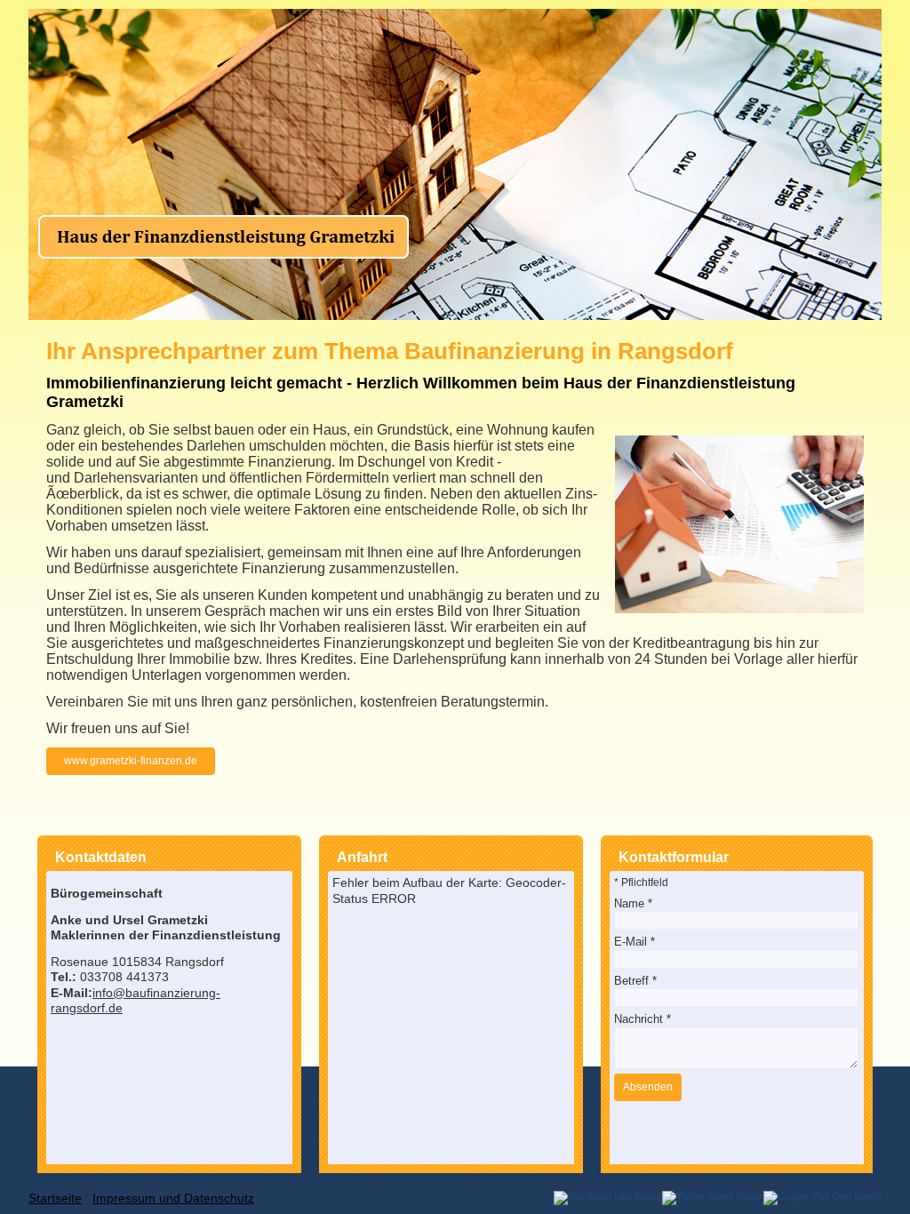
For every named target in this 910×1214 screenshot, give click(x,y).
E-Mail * (634, 941)
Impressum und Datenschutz (173, 1198)
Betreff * (635, 980)
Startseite (55, 1198)
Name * (633, 903)
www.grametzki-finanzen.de (130, 761)
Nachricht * (642, 1019)
